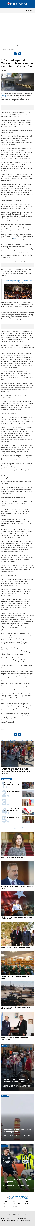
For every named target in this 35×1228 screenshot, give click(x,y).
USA (2, 729)
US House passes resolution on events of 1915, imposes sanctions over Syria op (18, 281)
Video (4, 1206)
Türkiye (10, 46)
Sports (26, 1203)
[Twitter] (19, 53)
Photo (15, 1206)
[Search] (26, 10)
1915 (14, 239)
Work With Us (22, 1218)
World (4, 1203)
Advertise (4, 1223)
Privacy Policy (5, 1218)
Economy (16, 1201)
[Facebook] (15, 53)
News (3, 46)
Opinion (26, 1201)
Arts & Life (16, 1203)
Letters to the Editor (24, 1220)
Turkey (3, 96)
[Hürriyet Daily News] (17, 4)
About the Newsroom (8, 1220)
